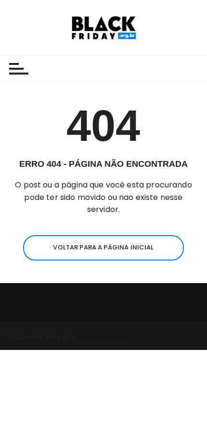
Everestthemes (105, 337)
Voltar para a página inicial (103, 247)
